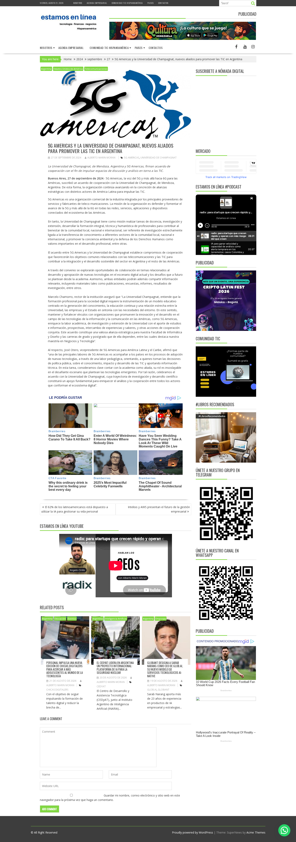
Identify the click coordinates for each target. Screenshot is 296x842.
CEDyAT (101, 686)
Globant (163, 689)
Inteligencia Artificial (116, 618)
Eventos (72, 618)
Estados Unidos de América (68, 68)
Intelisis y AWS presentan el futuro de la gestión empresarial (159, 509)
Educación (60, 618)
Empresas (160, 618)
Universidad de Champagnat (158, 157)
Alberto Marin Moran (101, 157)
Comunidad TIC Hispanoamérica (127, 2)
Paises (150, 2)
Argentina (46, 68)
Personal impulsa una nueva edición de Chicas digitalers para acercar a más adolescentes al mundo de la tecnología (64, 669)
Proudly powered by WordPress (192, 832)
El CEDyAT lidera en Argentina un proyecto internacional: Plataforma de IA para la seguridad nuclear (115, 667)
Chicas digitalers (57, 689)
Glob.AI (152, 689)
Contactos (163, 2)
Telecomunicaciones (96, 68)
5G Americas (131, 157)
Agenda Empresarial (97, 2)
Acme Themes (255, 832)
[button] (284, 830)
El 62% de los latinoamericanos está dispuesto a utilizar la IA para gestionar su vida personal (74, 509)
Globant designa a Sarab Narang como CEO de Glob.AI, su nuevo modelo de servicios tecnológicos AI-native (165, 669)
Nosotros (77, 2)
